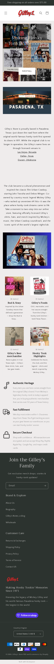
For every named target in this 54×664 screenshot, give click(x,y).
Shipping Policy (13, 547)
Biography (10, 509)
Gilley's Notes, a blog (15, 516)
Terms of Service (13, 560)
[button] (6, 13)
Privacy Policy (12, 554)
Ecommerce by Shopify (39, 654)
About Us (10, 503)
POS (24, 654)
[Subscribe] (45, 485)
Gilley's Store (18, 654)
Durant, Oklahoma (27, 160)
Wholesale (11, 522)
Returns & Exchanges (15, 541)
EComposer (30, 662)
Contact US (11, 567)
